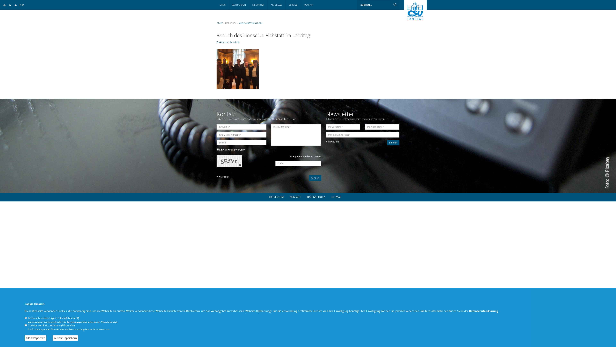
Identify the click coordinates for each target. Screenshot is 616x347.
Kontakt (308, 4)
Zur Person (239, 4)
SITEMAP (336, 197)
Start (223, 4)
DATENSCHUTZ (316, 197)
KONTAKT (295, 197)
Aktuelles (276, 4)
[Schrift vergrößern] (16, 6)
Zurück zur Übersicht (228, 42)
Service (293, 4)
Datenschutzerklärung (483, 311)
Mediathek (258, 4)
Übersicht (72, 318)
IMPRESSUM (276, 197)
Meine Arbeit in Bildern (250, 23)
